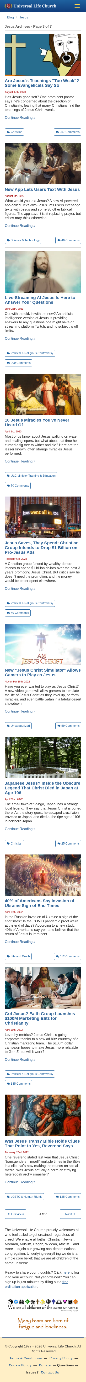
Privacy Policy (60, 1358)
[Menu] (77, 6)
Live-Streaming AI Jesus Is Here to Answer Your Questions (40, 300)
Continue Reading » (20, 117)
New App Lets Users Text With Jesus (42, 189)
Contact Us (50, 1372)
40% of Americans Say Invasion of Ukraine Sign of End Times (39, 903)
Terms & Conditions (26, 1358)
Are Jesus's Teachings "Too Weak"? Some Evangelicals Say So (42, 83)
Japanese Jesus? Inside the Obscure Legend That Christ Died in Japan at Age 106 (42, 788)
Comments (70, 132)
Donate (45, 1365)
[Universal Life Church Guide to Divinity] (43, 1306)
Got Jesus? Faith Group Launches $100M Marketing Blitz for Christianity (40, 1018)
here (66, 1272)
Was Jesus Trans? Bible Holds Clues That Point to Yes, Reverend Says (42, 1143)
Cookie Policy (20, 1365)
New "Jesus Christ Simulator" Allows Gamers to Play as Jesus (43, 672)
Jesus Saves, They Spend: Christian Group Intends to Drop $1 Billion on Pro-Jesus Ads (42, 548)
